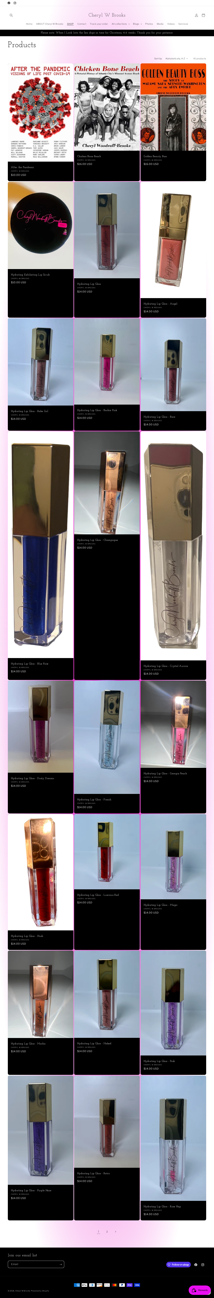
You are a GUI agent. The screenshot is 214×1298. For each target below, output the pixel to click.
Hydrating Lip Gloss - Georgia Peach (165, 773)
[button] (11, 15)
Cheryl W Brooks (23, 1291)
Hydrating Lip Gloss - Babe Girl (29, 411)
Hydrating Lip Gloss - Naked (94, 1043)
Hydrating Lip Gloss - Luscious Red (98, 895)
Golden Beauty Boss (155, 156)
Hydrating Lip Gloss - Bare (159, 417)
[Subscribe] (60, 1264)
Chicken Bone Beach (89, 156)
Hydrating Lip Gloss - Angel (160, 303)
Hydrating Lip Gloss (89, 284)
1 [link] (98, 1231)
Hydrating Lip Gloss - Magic (161, 905)
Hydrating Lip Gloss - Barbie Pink (97, 410)
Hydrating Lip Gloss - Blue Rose (29, 663)
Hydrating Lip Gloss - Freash (94, 799)
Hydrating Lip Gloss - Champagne (97, 540)
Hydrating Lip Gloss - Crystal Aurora (166, 666)
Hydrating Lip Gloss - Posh (159, 1061)
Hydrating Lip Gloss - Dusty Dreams (32, 778)
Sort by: (158, 58)
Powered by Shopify (40, 1291)
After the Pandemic (22, 167)
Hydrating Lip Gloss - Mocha (28, 1044)
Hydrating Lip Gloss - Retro (93, 1173)
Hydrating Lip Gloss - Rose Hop (162, 1206)
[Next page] (115, 1231)
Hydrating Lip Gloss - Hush (27, 936)
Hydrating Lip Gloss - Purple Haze (31, 1190)
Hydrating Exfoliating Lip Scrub (30, 274)
